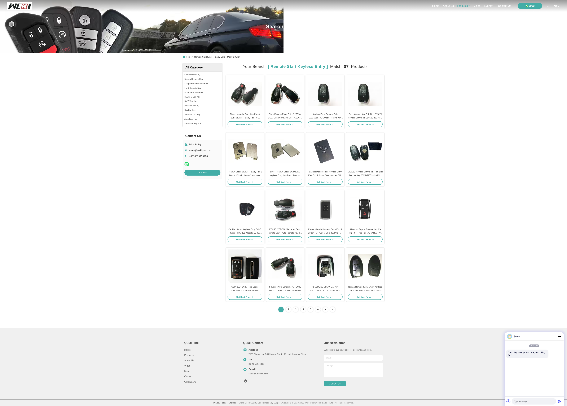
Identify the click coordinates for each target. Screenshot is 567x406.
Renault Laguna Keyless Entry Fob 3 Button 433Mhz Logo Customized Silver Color (245, 175)
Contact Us (190, 381)
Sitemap (232, 403)
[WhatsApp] (186, 164)
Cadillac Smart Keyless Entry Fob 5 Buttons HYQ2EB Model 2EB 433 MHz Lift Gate (244, 233)
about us (448, 5)
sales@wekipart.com (200, 150)
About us (189, 360)
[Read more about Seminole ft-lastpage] (332, 309)
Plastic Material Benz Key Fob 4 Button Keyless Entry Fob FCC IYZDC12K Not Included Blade (245, 117)
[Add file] (508, 401)
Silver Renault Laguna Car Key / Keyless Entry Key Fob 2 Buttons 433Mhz (285, 175)
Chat (532, 5)
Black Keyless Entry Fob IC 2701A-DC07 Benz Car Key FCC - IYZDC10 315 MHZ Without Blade (285, 117)
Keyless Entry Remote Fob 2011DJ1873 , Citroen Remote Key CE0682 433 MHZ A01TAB (325, 117)
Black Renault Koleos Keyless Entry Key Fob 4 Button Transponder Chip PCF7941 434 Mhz (325, 175)
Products (189, 355)
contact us (504, 5)
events (488, 5)
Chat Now (202, 172)
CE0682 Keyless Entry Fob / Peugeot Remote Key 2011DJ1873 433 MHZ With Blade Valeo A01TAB (365, 175)
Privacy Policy (219, 403)
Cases (187, 376)
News (187, 371)
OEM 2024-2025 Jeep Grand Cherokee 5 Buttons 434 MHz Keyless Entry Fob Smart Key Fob (245, 290)
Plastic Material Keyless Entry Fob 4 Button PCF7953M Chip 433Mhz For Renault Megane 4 (325, 233)
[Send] (559, 401)
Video (187, 366)
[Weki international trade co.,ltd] (19, 6)
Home (435, 5)
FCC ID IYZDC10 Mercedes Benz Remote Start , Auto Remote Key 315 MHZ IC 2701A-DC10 (285, 233)
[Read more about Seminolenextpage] (325, 309)
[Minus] (559, 336)
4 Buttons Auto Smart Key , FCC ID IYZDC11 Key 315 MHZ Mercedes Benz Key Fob (285, 290)
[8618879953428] (245, 382)
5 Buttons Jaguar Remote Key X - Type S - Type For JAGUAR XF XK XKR (365, 233)
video (477, 5)
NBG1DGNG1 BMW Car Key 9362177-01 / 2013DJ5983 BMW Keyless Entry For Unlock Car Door (325, 290)
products (462, 5)
